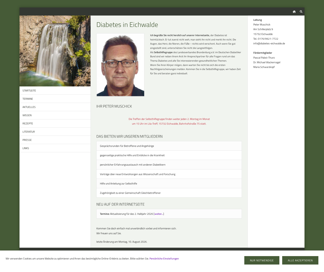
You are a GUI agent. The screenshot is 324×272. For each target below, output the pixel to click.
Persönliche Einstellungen (164, 258)
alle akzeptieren (300, 260)
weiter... (158, 214)
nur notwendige (262, 260)
